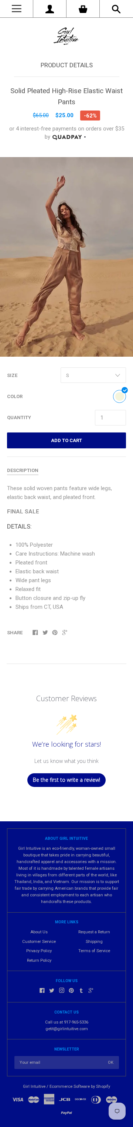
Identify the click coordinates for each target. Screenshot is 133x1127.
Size (12, 375)
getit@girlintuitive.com (66, 1028)
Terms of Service (94, 950)
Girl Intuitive (34, 1086)
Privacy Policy (39, 950)
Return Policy (39, 960)
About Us (39, 932)
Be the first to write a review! (66, 779)
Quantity (19, 417)
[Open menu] (16, 8)
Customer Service (39, 941)
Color (15, 396)
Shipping (94, 941)
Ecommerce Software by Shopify (80, 1086)
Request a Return (94, 932)
